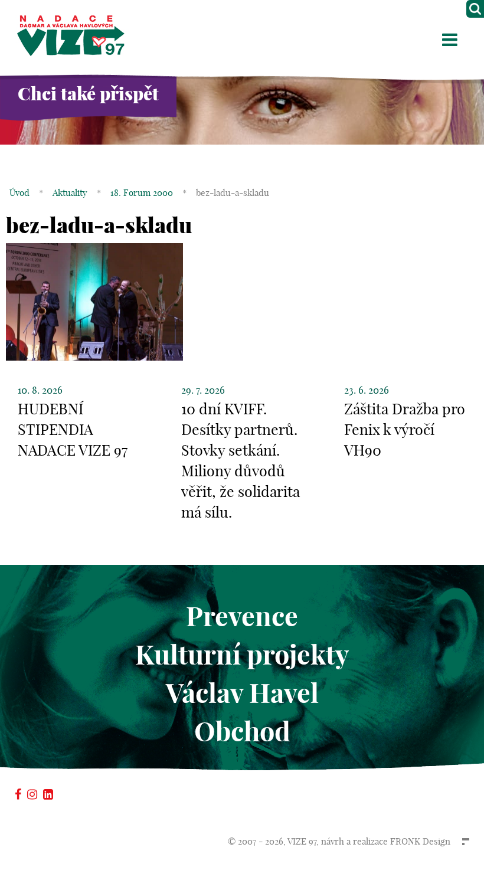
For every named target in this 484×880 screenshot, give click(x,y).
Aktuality (70, 192)
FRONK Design (420, 841)
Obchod (242, 731)
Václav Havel (242, 693)
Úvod (19, 192)
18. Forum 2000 (141, 192)
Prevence (242, 616)
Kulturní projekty (242, 655)
